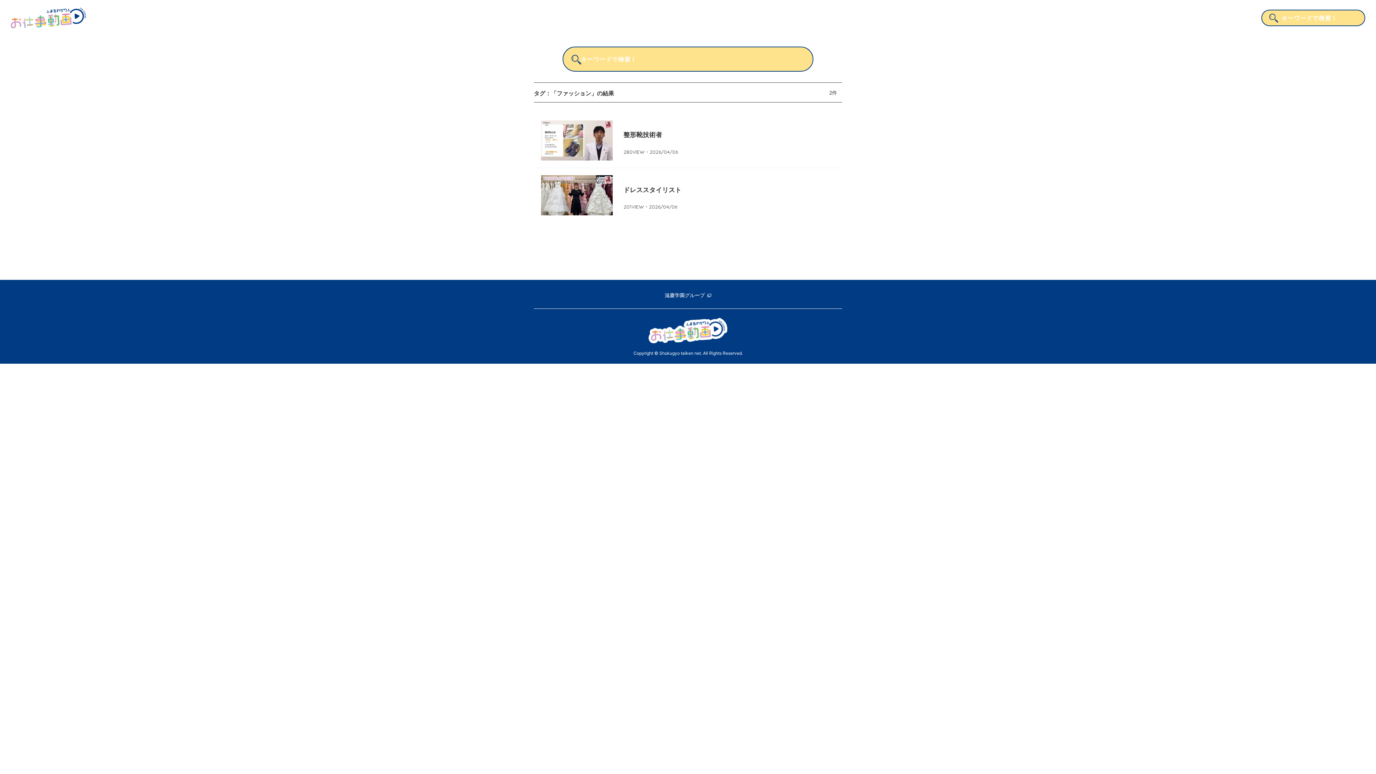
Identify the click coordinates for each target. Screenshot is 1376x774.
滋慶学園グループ (685, 295)
